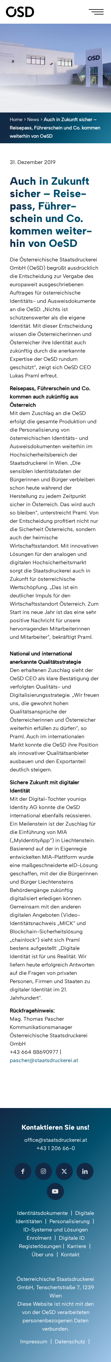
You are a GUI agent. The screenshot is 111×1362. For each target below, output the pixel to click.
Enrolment (39, 1238)
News (33, 119)
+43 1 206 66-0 (55, 1148)
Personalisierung (69, 1221)
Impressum (33, 1341)
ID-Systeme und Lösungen (55, 1229)
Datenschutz (70, 1341)
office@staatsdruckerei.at (55, 1140)
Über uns (43, 1254)
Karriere (76, 1246)
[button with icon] (22, 1171)
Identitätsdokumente (42, 1213)
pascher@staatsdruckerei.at (44, 1060)
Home (16, 119)
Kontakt (70, 1254)
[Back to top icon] (99, 1350)
